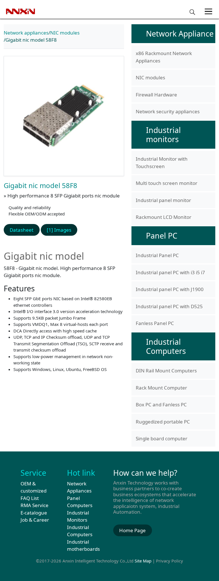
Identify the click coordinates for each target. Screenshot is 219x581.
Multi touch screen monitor (166, 183)
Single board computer (161, 438)
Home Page (132, 530)
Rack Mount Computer (161, 387)
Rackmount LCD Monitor (163, 217)
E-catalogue (34, 512)
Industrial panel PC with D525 (169, 306)
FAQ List (30, 498)
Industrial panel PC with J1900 (170, 289)
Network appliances (26, 32)
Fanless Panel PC (155, 323)
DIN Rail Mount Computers (166, 370)
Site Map (143, 561)
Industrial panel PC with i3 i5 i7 (170, 272)
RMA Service (34, 505)
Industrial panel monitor (163, 200)
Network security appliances (168, 111)
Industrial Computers (166, 346)
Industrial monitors (163, 134)
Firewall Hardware (156, 94)
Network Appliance (180, 33)
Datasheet (21, 230)
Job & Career (35, 520)
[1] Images (59, 230)
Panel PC (161, 235)
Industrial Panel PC (157, 255)
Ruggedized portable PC (163, 421)
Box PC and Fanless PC (161, 404)
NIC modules (65, 32)
